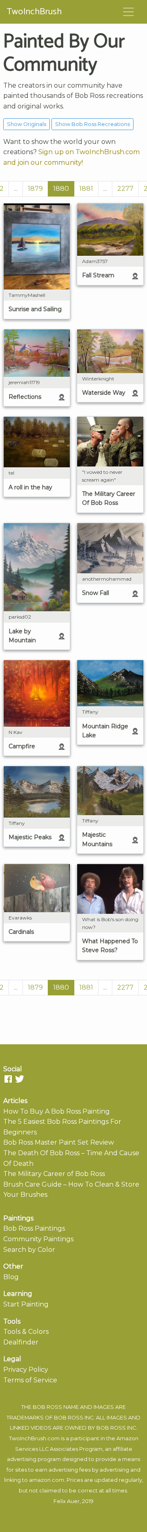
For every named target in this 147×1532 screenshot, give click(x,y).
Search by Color (29, 1249)
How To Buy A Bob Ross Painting (56, 1111)
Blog (11, 1277)
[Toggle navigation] (128, 11)
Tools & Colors (26, 1331)
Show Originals (26, 124)
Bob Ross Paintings (34, 1228)
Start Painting (26, 1304)
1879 (35, 188)
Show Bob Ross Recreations (92, 124)
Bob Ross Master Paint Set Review (58, 1142)
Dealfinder (20, 1342)
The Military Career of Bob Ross (54, 1174)
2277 (125, 188)
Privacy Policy (25, 1369)
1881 (86, 188)
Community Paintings (38, 1239)
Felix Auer (66, 1501)
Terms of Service (30, 1380)
